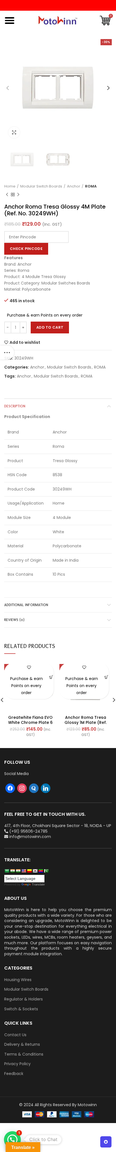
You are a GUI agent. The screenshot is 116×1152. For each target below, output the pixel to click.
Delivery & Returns (22, 1044)
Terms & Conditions (23, 1054)
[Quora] (34, 787)
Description (14, 406)
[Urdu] (46, 871)
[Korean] (34, 871)
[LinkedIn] (45, 787)
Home (9, 186)
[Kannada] (29, 871)
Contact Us (15, 1035)
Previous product (7, 195)
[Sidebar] (7, 352)
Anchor (73, 186)
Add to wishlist (25, 342)
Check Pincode (26, 248)
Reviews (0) (14, 620)
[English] (23, 871)
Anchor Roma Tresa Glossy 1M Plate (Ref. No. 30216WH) (85, 722)
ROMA (91, 186)
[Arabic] (6, 871)
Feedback (13, 1073)
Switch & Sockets (21, 1009)
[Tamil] (18, 871)
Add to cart (49, 327)
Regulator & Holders (23, 999)
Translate (38, 884)
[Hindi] (12, 871)
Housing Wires (18, 979)
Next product (18, 195)
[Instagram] (22, 787)
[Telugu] (40, 871)
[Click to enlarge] (14, 132)
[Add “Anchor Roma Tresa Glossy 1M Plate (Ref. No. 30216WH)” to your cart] (106, 677)
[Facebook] (10, 787)
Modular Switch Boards (41, 186)
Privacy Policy (17, 1064)
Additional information (26, 605)
